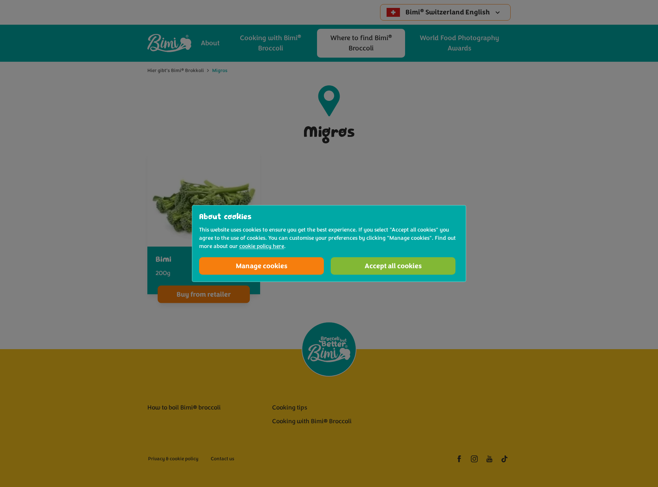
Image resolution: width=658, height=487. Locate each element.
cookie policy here (261, 246)
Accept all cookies (393, 266)
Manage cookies (262, 266)
